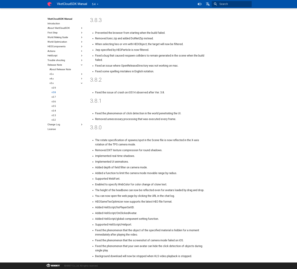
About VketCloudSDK (58, 28)
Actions (51, 51)
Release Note (54, 64)
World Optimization (57, 41)
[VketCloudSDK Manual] (49, 4)
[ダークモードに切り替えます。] (199, 4)
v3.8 (54, 92)
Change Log (53, 124)
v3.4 (54, 110)
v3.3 (54, 115)
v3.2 (54, 119)
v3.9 (54, 87)
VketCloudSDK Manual (59, 18)
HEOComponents (56, 46)
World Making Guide (57, 37)
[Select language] (207, 4)
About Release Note (60, 69)
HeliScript (52, 55)
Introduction (53, 23)
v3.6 (54, 101)
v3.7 (54, 97)
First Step (52, 32)
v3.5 (54, 106)
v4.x (52, 78)
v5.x (52, 74)
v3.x (52, 83)
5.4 (94, 4)
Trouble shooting (56, 60)
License (51, 129)
